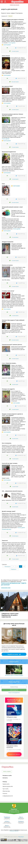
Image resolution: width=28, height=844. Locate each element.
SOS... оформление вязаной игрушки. (12, 491)
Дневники (4, 16)
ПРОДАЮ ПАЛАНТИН (7, 242)
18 (15, 202)
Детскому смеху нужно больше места (14, 624)
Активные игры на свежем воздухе (14, 675)
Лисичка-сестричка (7, 265)
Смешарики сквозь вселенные (12, 746)
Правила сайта (6, 784)
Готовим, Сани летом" (8, 291)
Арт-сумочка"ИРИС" (7, 86)
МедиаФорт (14, 809)
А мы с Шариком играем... (9, 363)
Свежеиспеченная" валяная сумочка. (12, 344)
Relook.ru (7, 825)
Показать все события (14, 754)
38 (15, 81)
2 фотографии (7, 75)
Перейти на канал (13, 654)
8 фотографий (7, 140)
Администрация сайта (8, 786)
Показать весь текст (6, 529)
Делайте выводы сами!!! (8, 511)
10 (15, 286)
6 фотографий (7, 44)
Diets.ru (21, 817)
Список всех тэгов (5, 587)
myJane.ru (7, 821)
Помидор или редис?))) (8, 389)
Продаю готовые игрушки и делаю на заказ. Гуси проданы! (12, 414)
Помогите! (5, 540)
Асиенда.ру (21, 821)
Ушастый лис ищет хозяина (9, 463)
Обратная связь (6, 791)
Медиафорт (21, 836)
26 (15, 339)
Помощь (5, 781)
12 (15, 147)
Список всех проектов (14, 830)
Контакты (5, 777)
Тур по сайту (5, 788)
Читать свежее (7, 771)
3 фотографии (16, 186)
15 (15, 51)
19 (15, 109)
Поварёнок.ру (7, 817)
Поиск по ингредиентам (14, 692)
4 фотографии (7, 172)
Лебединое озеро (12, 717)
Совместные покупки (14, 4)
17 (15, 559)
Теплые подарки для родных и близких (13, 19)
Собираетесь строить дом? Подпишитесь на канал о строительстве (10, 615)
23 (15, 237)
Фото (10, 16)
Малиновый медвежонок (9, 151)
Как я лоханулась (6, 443)
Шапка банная (6, 55)
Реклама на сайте (7, 775)
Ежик (3, 183)
